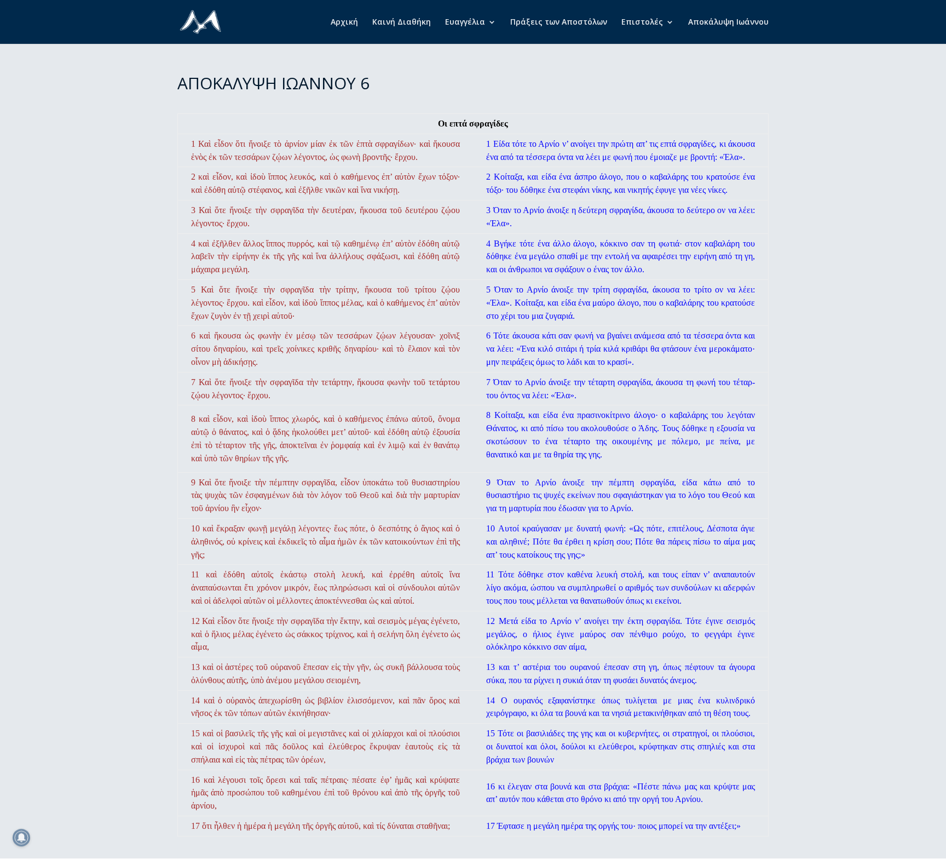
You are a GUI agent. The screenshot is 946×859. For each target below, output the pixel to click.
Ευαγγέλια (465, 22)
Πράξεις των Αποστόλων (558, 22)
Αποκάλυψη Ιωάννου (728, 22)
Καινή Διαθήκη (401, 22)
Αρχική (344, 22)
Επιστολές (642, 22)
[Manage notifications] (21, 837)
